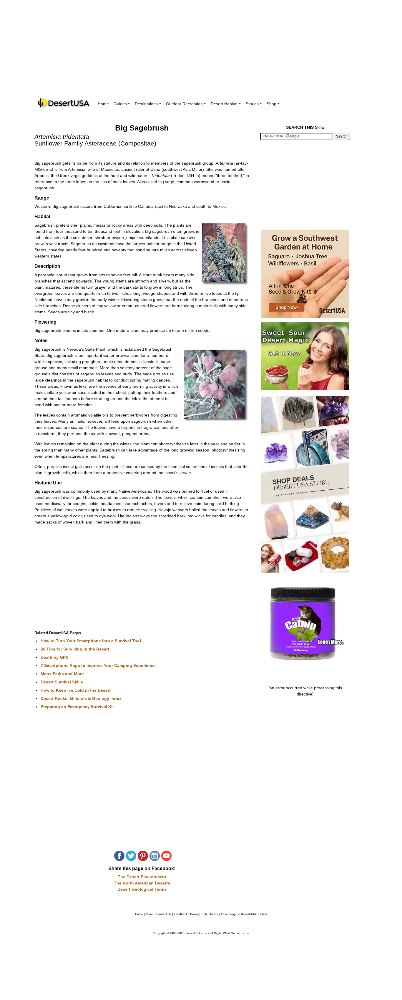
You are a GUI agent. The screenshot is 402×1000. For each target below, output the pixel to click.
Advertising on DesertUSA (238, 914)
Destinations (146, 103)
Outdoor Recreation (184, 103)
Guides (120, 103)
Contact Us (163, 914)
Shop (271, 103)
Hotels (262, 914)
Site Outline (210, 914)
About (149, 914)
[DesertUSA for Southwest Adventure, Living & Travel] (64, 103)
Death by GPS (54, 657)
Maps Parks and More (62, 673)
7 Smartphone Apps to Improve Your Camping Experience (98, 665)
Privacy (195, 914)
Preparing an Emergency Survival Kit (77, 706)
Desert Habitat (224, 103)
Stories (252, 103)
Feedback (180, 914)
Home (103, 103)
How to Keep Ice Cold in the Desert (76, 690)
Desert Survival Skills (62, 682)
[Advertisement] (201, 53)
